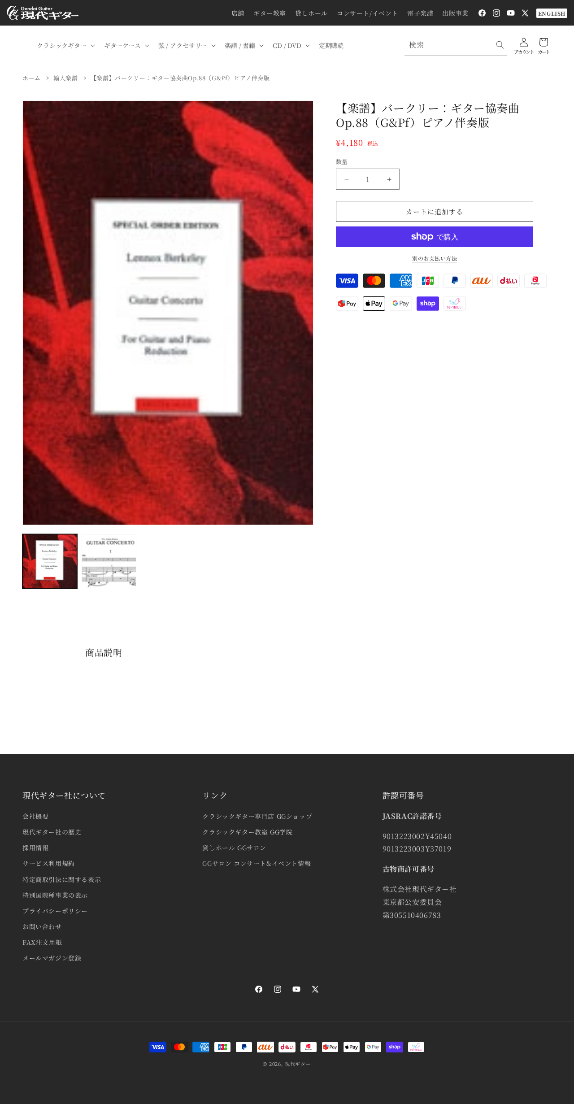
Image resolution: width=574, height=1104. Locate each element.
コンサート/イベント (367, 13)
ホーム (31, 78)
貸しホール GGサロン (234, 847)
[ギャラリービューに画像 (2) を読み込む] (109, 561)
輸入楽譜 (65, 78)
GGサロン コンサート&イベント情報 (256, 863)
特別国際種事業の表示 (55, 895)
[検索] (500, 45)
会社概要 (35, 816)
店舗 (237, 13)
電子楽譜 (420, 13)
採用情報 (35, 847)
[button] (65, 45)
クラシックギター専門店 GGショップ (257, 816)
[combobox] (456, 45)
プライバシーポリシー (55, 910)
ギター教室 (269, 13)
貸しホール (311, 13)
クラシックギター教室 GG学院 (247, 831)
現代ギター (298, 1063)
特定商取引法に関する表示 (61, 879)
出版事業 (455, 13)
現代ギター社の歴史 (51, 831)
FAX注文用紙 (42, 942)
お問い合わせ (42, 926)
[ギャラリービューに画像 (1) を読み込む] (49, 561)
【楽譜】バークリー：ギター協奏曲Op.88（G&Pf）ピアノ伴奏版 (180, 78)
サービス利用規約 (48, 863)
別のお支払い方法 (434, 258)
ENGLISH (551, 13)
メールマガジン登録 (51, 957)
